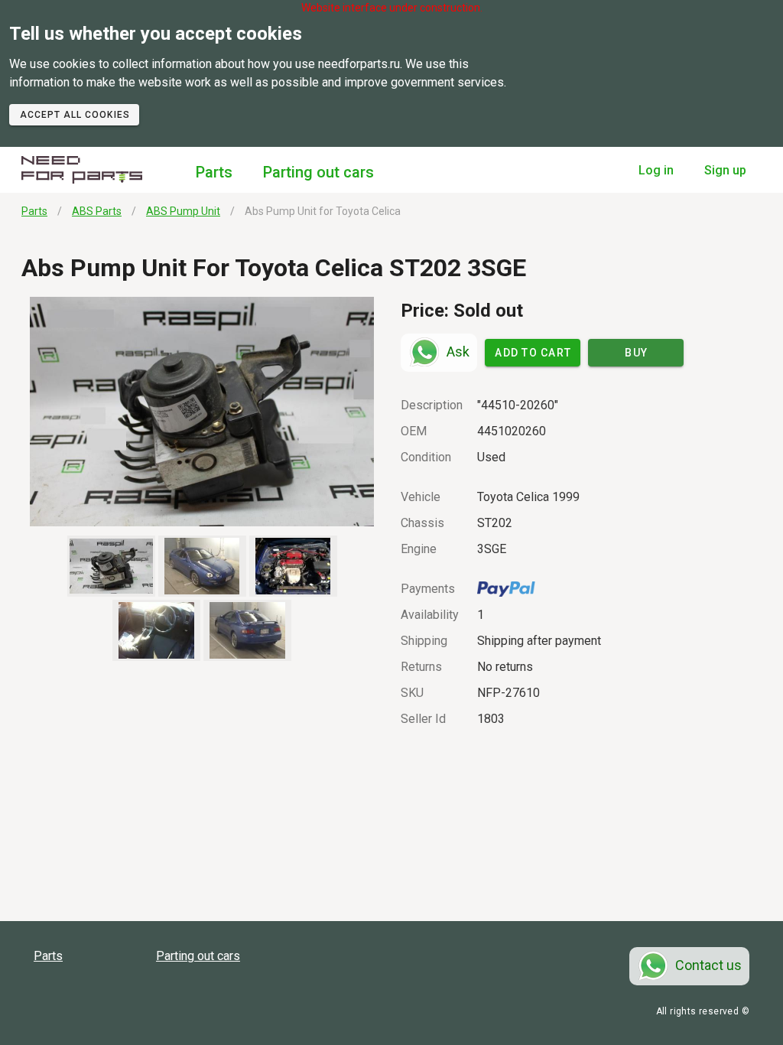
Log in (656, 170)
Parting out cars (318, 172)
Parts (214, 172)
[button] (201, 411)
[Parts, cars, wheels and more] (81, 170)
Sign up (725, 170)
